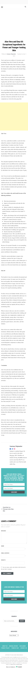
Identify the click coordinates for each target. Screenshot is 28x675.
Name (2, 546)
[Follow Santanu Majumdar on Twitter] (12, 449)
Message (3, 531)
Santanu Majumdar (11, 54)
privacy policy (19, 664)
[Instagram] (14, 449)
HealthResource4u (22, 457)
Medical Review (13, 646)
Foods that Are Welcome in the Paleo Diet (8, 509)
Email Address (5, 553)
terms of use (13, 664)
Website (3, 560)
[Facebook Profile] (10, 449)
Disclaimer (22, 646)
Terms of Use (15, 648)
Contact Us (23, 648)
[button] (2, 7)
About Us (4, 646)
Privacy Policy (5, 648)
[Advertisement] (14, 25)
